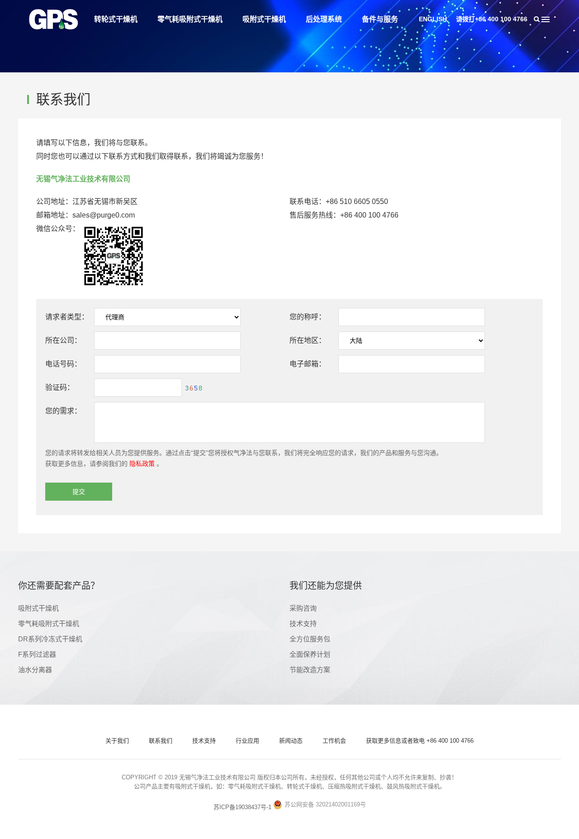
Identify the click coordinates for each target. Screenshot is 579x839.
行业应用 (247, 740)
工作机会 (334, 740)
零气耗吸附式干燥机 (190, 19)
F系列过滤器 (37, 654)
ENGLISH (433, 19)
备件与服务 (380, 19)
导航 (545, 19)
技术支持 (303, 623)
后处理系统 (324, 19)
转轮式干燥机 (116, 19)
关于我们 (117, 740)
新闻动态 (291, 740)
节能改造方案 (310, 669)
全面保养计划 (310, 654)
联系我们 (160, 740)
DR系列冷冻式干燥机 (50, 639)
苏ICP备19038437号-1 (242, 807)
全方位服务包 (310, 639)
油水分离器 (35, 669)
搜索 (536, 19)
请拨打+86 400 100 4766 (491, 19)
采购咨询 (303, 608)
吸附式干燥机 (264, 19)
